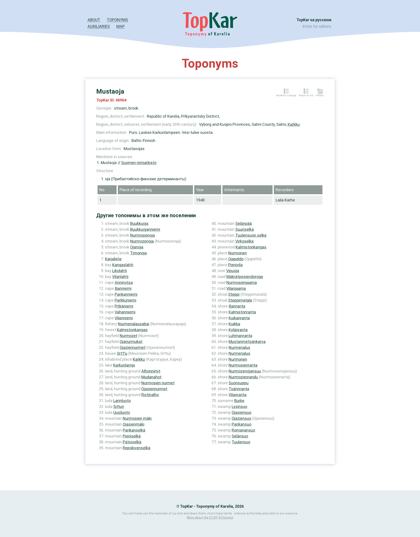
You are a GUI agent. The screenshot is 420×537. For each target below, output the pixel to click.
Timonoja (138, 253)
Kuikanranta (239, 318)
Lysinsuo (239, 406)
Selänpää (243, 223)
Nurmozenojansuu (245, 371)
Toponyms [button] (117, 19)
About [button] (94, 19)
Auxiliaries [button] (99, 26)
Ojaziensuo (241, 418)
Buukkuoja (139, 223)
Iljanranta (237, 306)
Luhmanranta (240, 335)
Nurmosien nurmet (158, 383)
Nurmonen (237, 253)
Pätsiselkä (132, 442)
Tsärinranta (239, 389)
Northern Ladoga (286, 95)
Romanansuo (243, 430)
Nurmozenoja (142, 241)
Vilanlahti (120, 276)
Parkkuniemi (125, 300)
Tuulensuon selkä (250, 235)
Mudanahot (151, 377)
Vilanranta (238, 394)
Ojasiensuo (241, 412)
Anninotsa (124, 282)
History (320, 95)
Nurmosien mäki (137, 418)
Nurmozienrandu (243, 377)
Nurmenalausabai (133, 324)
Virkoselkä (244, 241)
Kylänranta (238, 329)
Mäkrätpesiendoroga (244, 276)
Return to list (306, 95)
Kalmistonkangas (132, 329)
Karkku (294, 124)
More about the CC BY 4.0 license (210, 517)
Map (120, 26)
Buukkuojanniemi (145, 229)
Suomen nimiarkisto (138, 162)
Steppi (234, 294)
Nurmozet (128, 335)
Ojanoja (136, 247)
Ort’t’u (122, 353)
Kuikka (234, 324)
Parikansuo (241, 424)
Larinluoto (122, 400)
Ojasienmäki (133, 424)
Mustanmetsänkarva (247, 341)
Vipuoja (232, 270)
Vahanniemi (125, 312)
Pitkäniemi (124, 306)
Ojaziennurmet (132, 347)
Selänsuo (240, 436)
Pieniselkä (132, 436)
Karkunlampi (124, 365)
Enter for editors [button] (317, 26)
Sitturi (118, 406)
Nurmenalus (239, 347)
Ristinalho (150, 394)
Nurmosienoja (142, 235)
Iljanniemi (123, 288)
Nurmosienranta (243, 365)
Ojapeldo (235, 259)
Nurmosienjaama (241, 282)
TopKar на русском (313, 19)
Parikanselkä (134, 430)
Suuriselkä (244, 229)
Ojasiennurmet (154, 389)
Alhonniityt (150, 371)
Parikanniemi (126, 294)
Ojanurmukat (131, 341)
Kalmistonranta (242, 312)
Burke (239, 400)
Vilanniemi (124, 318)
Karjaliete (113, 259)
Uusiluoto (121, 412)
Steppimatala (240, 300)
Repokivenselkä (136, 448)
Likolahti (119, 270)
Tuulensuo (241, 442)
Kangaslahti (122, 264)
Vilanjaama (236, 288)
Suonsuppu (238, 383)
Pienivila (235, 264)
